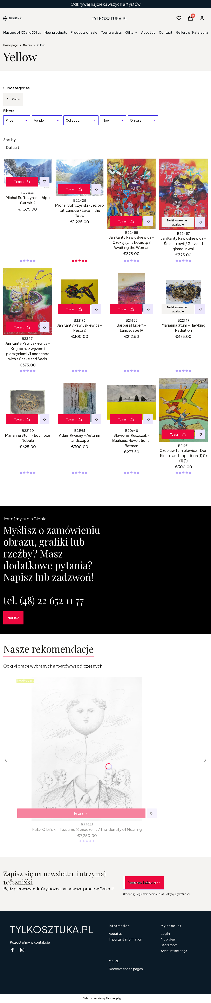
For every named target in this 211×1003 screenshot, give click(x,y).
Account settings (174, 951)
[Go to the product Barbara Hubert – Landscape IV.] (131, 292)
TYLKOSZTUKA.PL (51, 929)
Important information (125, 939)
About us (115, 933)
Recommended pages (126, 969)
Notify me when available (178, 222)
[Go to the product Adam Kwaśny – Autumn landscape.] (79, 402)
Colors (27, 45)
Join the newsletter (145, 883)
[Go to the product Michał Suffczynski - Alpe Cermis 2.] (27, 174)
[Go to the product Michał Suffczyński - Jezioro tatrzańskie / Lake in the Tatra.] (79, 178)
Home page (10, 45)
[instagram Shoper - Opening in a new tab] (22, 949)
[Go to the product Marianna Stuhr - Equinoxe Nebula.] (27, 402)
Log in (165, 933)
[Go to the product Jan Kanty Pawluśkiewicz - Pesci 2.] (79, 292)
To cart (19, 181)
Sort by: (10, 140)
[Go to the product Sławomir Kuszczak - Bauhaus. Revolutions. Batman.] (131, 402)
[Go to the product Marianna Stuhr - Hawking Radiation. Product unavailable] (183, 292)
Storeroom (169, 945)
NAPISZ (13, 618)
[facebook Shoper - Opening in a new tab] (12, 949)
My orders (168, 939)
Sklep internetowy (100, 998)
